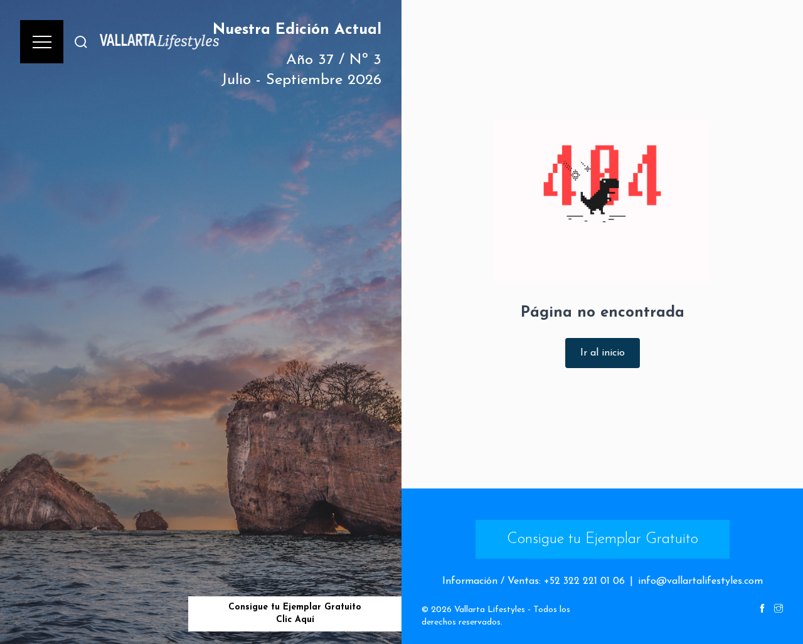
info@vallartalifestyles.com (700, 581)
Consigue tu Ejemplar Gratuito (602, 539)
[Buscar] (80, 41)
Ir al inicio (602, 353)
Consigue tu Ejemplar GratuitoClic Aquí (294, 614)
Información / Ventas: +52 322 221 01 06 (533, 581)
